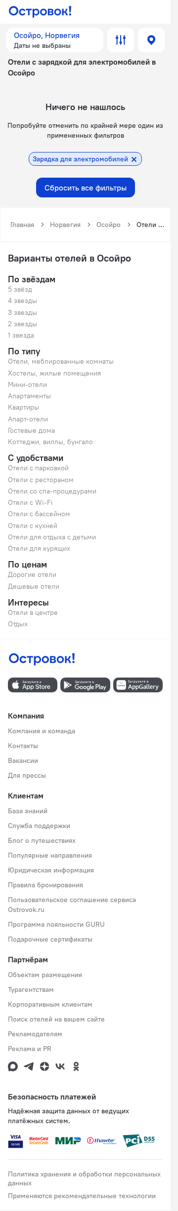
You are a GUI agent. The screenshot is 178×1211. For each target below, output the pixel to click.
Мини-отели (27, 384)
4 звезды (22, 300)
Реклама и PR (29, 1048)
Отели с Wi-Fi (30, 502)
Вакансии (23, 760)
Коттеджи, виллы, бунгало (50, 441)
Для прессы (27, 775)
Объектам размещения (45, 974)
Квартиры (23, 407)
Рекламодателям (35, 1033)
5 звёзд (20, 289)
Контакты (23, 745)
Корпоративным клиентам (50, 1004)
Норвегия (65, 224)
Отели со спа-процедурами (52, 491)
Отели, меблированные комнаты (61, 361)
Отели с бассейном (39, 513)
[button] (54, 40)
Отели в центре (33, 612)
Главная (22, 224)
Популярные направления (50, 855)
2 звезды (22, 323)
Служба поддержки (39, 825)
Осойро (108, 224)
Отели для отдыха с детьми (52, 536)
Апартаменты (29, 395)
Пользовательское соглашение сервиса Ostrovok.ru (72, 904)
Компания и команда (41, 730)
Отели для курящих (39, 548)
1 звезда (21, 335)
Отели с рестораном (41, 479)
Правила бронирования (45, 884)
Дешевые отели (33, 586)
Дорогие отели (32, 574)
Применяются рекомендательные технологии (82, 1195)
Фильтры (120, 40)
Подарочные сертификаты (50, 939)
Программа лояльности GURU (56, 924)
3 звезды (22, 312)
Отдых (18, 623)
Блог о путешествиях (42, 840)
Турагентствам (31, 989)
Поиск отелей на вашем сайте (56, 1019)
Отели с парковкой (38, 467)
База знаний (27, 810)
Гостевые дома (31, 430)
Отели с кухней (32, 525)
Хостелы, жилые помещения (54, 373)
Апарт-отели (28, 419)
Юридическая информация (51, 870)
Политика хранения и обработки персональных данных (84, 1178)
